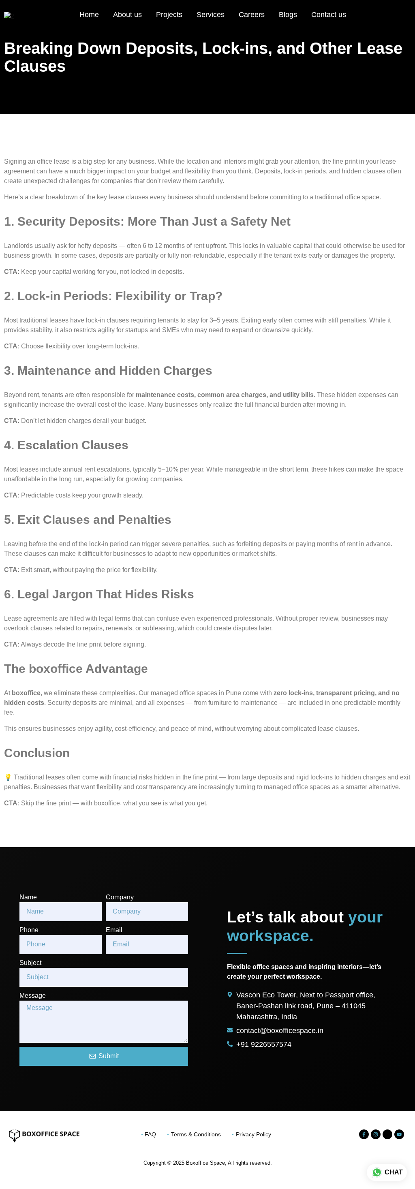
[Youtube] (399, 1134)
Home (89, 15)
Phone (29, 929)
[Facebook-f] (364, 1134)
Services (211, 15)
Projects (169, 15)
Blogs (288, 15)
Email (114, 929)
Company (120, 897)
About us (127, 15)
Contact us (328, 15)
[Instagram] (376, 1134)
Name (28, 897)
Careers (252, 15)
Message (32, 995)
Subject (30, 962)
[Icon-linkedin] (387, 1134)
